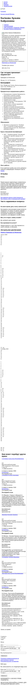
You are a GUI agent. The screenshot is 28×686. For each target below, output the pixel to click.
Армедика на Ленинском (9, 62)
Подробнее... (5, 472)
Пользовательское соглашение (10, 661)
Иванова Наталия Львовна (10, 514)
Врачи (5, 3)
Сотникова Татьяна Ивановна (10, 557)
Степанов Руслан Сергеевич (10, 475)
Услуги (6, 2)
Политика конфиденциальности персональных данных (10, 659)
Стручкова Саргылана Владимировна (13, 458)
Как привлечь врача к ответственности (12, 197)
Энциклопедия (8, 6)
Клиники (6, 4)
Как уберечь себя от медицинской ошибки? (13, 199)
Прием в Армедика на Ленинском (11, 232)
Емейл (2, 171)
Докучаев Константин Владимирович (12, 573)
